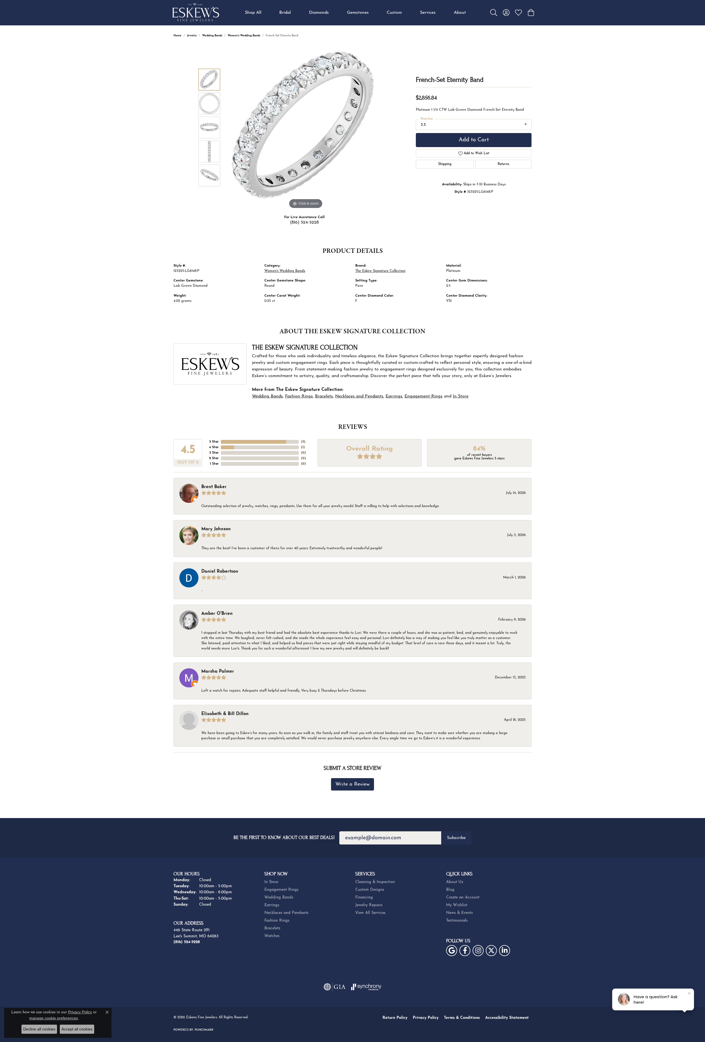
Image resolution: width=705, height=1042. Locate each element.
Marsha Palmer (217, 671)
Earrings (394, 396)
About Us (454, 882)
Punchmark (204, 1030)
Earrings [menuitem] (271, 905)
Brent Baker (214, 487)
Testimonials (457, 921)
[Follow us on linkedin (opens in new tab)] (504, 950)
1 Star (214, 463)
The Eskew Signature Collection (380, 271)
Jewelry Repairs (369, 905)
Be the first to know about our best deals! (284, 837)
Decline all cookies (39, 1029)
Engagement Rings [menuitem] (281, 890)
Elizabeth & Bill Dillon (225, 714)
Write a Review (352, 784)
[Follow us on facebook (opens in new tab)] (464, 950)
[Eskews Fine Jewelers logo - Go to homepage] (195, 12)
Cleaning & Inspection (375, 882)
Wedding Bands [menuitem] (278, 897)
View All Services (370, 913)
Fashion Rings (299, 396)
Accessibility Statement (507, 1018)
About (460, 12)
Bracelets (324, 396)
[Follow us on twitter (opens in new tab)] (491, 950)
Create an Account (462, 897)
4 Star (214, 447)
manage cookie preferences (53, 1018)
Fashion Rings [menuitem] (276, 921)
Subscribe (456, 838)
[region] (305, 127)
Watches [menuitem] (272, 936)
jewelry (192, 35)
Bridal (285, 12)
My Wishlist (456, 905)
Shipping (444, 164)
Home (177, 35)
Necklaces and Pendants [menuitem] (286, 913)
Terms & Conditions (462, 1018)
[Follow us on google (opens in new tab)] (451, 950)
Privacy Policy (425, 1018)
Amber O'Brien (217, 613)
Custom (394, 12)
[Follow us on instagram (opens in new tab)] (478, 950)
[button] (493, 12)
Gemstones (358, 12)
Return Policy (395, 1018)
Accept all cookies (77, 1029)
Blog (450, 890)
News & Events (459, 913)
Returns (503, 164)
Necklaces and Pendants (359, 396)
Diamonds (319, 12)
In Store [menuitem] (271, 882)
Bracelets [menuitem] (272, 928)
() (303, 441)
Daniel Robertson (219, 571)
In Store (460, 396)
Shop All (253, 12)
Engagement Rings (424, 396)
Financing (364, 897)
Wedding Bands (212, 35)
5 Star (214, 441)
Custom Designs (369, 890)
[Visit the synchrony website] (366, 987)
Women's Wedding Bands (244, 35)
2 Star (214, 458)
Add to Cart (474, 140)
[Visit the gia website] (335, 987)
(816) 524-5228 (304, 222)
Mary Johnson (216, 529)
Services (428, 12)
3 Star (214, 452)
